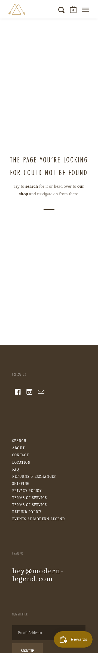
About (18, 448)
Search (19, 441)
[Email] (41, 392)
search (31, 186)
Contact (20, 455)
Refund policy (27, 512)
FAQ (15, 469)
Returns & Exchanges (34, 477)
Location (21, 462)
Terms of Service (29, 498)
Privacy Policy (27, 491)
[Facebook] (17, 392)
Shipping (20, 484)
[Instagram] (29, 392)
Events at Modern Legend (38, 519)
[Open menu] (85, 10)
